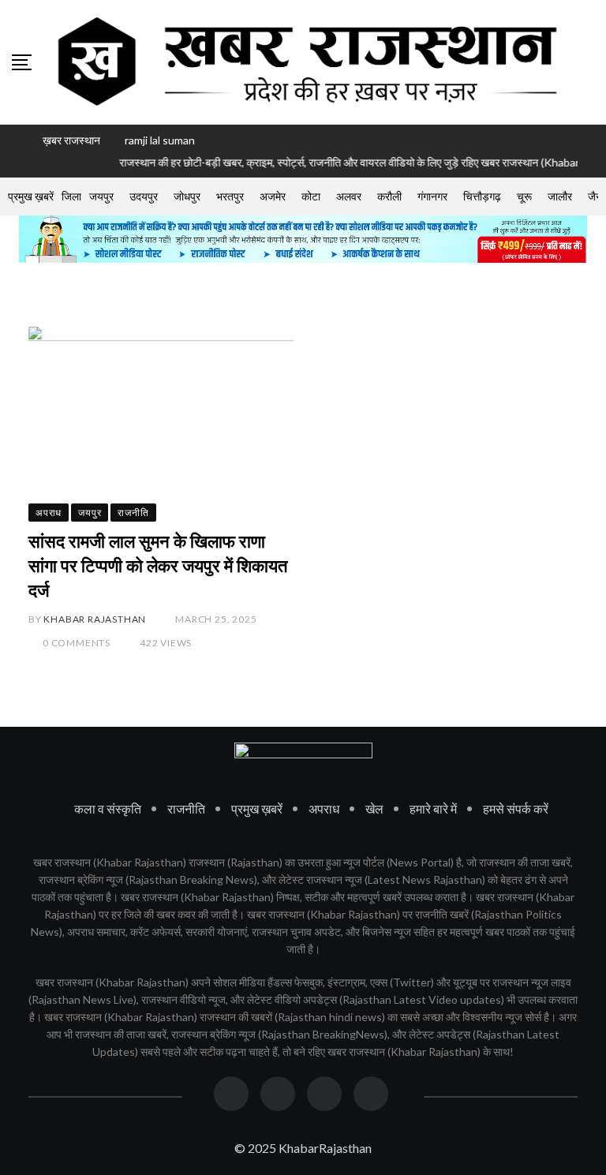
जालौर (560, 196)
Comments (76, 643)
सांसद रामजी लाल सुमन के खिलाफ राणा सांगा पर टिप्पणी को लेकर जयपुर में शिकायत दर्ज (157, 566)
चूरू (524, 196)
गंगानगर (432, 196)
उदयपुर (143, 196)
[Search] (588, 61)
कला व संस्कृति (107, 808)
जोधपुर (187, 196)
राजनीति (186, 808)
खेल (374, 808)
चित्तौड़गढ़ (482, 196)
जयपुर (101, 196)
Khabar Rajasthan (94, 619)
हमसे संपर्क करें (515, 808)
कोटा (310, 196)
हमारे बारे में (433, 808)
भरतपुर (230, 196)
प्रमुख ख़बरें (31, 196)
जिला (71, 196)
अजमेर (273, 196)
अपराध (324, 808)
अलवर (348, 196)
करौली (389, 196)
